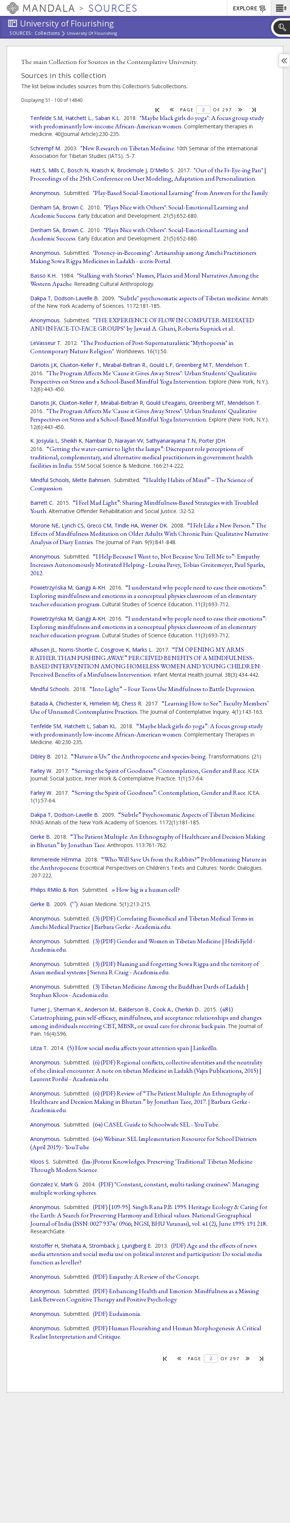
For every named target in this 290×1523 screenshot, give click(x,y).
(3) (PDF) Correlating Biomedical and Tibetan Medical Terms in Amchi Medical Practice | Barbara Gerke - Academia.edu (142, 922)
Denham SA (44, 207)
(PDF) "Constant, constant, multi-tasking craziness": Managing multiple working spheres (144, 1188)
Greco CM (99, 525)
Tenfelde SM (45, 726)
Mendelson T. (231, 364)
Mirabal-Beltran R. (125, 364)
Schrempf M (45, 148)
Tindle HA (126, 525)
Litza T (38, 1048)
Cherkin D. (187, 1009)
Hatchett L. (78, 118)
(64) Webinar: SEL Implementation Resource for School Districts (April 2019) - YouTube (143, 1142)
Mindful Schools (49, 480)
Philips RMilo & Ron (54, 889)
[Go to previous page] (172, 110)
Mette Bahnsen (91, 480)
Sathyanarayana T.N (171, 440)
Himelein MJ (104, 703)
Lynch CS (73, 525)
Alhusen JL (43, 649)
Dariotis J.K (43, 364)
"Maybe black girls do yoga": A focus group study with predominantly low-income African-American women (147, 122)
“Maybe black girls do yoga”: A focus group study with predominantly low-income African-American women (146, 730)
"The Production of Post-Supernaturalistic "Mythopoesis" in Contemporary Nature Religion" (132, 347)
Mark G (69, 1184)
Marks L (142, 649)
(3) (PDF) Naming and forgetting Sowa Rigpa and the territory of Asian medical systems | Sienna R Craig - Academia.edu (144, 968)
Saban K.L (107, 118)
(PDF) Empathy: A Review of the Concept (146, 1276)
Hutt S (37, 170)
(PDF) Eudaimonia (116, 1313)
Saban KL (104, 726)
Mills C (56, 170)
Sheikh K (71, 440)
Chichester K (71, 703)
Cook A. (162, 1009)
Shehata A (73, 1245)
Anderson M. (100, 1009)
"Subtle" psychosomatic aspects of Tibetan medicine (184, 298)
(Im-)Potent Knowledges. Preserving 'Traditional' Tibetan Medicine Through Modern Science (141, 1165)
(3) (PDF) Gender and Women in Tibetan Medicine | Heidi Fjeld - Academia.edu (142, 945)
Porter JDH (212, 440)
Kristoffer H (44, 1245)
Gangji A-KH (90, 587)
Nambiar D (98, 440)
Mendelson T (243, 402)
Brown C (72, 207)
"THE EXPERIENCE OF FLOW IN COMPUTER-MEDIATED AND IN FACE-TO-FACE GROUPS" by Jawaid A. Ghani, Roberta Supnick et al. (142, 324)
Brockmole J (132, 170)
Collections (47, 33)
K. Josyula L (44, 440)
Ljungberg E (136, 1245)
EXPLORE (245, 8)
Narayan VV (129, 440)
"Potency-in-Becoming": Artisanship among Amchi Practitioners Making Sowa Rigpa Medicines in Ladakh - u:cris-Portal (143, 256)
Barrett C (41, 502)
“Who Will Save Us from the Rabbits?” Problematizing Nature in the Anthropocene (148, 863)
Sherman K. (68, 1009)
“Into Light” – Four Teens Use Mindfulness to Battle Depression (172, 689)
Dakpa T (40, 298)
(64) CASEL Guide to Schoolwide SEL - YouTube (155, 1124)
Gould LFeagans (166, 402)
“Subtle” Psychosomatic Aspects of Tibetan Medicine (186, 814)
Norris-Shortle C (78, 649)
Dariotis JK (43, 402)
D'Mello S (161, 170)
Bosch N (77, 170)
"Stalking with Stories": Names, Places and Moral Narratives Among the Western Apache (144, 279)
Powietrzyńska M (51, 587)
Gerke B (40, 836)
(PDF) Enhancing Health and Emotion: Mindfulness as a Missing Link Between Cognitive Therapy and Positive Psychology (144, 1295)
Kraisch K (102, 170)
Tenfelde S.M (46, 118)
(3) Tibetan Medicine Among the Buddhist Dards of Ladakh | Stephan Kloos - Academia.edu (139, 990)
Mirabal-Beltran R (121, 402)
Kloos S (39, 1161)
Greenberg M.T (194, 364)
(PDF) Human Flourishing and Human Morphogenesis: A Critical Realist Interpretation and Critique (145, 1332)
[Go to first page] (157, 109)
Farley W (40, 770)
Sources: (21, 33)
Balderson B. (134, 1009)
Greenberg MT (206, 402)
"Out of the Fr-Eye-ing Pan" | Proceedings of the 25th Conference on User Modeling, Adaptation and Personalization (148, 174)
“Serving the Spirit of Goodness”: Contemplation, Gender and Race (158, 770)
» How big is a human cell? (145, 889)
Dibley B (40, 756)
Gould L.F (161, 364)
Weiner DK (154, 525)
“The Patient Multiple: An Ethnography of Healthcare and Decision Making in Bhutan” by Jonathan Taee (147, 840)
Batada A (41, 703)
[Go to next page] (240, 110)
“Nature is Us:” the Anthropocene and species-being (138, 756)
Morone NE (44, 525)
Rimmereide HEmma (55, 859)
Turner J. (40, 1009)
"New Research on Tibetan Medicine (127, 148)
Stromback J (104, 1245)
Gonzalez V (43, 1184)
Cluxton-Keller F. (80, 364)
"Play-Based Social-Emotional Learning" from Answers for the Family (180, 193)
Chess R (131, 703)
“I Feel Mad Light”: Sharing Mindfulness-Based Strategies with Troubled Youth (144, 506)
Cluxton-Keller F (78, 402)
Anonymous (45, 193)
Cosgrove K (115, 649)
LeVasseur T (45, 342)
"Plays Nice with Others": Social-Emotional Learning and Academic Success (139, 211)
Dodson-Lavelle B (76, 298)
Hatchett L (77, 726)
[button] (280, 8)
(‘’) (74, 904)
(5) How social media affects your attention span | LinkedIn (142, 1048)
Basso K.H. (43, 275)
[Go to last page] (254, 109)
